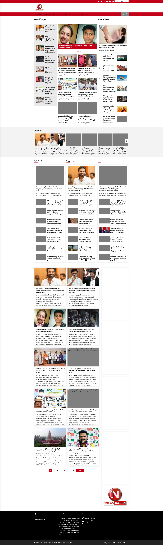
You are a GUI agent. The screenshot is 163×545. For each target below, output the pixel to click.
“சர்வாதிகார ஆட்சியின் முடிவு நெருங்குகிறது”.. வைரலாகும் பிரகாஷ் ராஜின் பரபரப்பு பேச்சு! (87, 212)
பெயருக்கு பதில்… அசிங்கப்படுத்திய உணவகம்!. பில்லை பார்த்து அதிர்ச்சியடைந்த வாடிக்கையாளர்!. (54, 249)
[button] (123, 14)
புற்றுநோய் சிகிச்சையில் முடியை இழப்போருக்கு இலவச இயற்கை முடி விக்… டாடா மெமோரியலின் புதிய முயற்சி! (49, 70)
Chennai (85, 523)
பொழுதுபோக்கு (46, 14)
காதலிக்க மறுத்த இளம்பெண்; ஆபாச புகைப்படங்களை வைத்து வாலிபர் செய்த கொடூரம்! (50, 49)
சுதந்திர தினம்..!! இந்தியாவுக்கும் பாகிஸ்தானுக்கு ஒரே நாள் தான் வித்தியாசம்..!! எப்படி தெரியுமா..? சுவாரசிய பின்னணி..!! (109, 57)
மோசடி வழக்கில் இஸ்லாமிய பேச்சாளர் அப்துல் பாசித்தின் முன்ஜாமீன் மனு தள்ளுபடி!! (65, 118)
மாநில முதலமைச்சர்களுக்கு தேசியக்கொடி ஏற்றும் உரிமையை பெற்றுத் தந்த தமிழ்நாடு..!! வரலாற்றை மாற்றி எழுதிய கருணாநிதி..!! (109, 88)
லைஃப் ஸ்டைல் (60, 14)
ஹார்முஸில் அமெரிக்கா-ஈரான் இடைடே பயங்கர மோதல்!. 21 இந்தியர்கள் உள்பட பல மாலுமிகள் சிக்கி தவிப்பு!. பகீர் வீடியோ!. (118, 258)
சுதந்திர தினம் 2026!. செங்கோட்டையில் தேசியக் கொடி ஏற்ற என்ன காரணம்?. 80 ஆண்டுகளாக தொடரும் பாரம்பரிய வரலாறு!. (109, 68)
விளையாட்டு (80, 14)
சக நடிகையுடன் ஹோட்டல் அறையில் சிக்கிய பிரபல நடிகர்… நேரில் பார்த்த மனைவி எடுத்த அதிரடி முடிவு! (87, 230)
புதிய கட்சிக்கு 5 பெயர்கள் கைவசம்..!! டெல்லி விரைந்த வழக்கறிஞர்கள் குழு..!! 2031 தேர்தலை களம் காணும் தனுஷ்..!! (50, 29)
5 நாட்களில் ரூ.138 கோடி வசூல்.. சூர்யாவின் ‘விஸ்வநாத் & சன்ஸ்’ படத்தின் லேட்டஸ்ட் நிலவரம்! (87, 258)
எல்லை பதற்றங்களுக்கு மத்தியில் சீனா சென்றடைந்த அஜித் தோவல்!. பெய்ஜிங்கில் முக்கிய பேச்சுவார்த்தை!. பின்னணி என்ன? (54, 230)
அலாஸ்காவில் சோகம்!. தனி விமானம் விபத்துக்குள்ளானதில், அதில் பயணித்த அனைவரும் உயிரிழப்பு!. (118, 249)
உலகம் (75, 14)
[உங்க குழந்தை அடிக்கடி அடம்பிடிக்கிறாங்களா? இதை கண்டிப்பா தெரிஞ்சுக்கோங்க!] (122, 119)
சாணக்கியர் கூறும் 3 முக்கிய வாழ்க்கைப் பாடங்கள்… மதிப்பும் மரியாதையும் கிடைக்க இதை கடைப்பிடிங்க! (109, 109)
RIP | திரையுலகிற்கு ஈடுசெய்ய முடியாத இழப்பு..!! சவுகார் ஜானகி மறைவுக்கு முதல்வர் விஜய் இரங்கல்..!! (87, 203)
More (86, 14)
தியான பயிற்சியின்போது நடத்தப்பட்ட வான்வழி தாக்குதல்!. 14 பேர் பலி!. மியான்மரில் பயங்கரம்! (117, 240)
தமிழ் (105, 542)
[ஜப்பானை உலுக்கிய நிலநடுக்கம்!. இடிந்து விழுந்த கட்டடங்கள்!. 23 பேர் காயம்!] (104, 211)
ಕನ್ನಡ (126, 542)
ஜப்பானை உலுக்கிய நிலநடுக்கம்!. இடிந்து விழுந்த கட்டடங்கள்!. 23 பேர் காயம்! (118, 212)
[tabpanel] (77, 36)
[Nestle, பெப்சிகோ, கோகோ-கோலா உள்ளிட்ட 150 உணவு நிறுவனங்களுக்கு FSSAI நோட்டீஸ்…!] (41, 239)
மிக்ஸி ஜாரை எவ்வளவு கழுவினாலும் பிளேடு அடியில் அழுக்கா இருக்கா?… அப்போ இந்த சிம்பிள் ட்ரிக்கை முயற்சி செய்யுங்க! (109, 99)
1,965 (73, 470)
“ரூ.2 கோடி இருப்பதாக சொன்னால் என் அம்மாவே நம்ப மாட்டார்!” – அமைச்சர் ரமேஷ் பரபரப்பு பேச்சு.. (49, 100)
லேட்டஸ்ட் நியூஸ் (38, 14)
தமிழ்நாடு (53, 14)
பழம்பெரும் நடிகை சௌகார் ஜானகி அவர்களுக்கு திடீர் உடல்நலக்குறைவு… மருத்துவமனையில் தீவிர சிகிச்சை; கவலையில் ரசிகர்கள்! (86, 221)
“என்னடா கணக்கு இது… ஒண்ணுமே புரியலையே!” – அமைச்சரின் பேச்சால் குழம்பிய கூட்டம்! (50, 90)
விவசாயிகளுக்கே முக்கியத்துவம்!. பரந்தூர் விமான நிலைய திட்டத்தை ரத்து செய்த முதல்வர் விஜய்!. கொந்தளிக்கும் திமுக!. (73, 151)
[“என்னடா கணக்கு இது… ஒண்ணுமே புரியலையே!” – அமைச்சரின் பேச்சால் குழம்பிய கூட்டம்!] (40, 89)
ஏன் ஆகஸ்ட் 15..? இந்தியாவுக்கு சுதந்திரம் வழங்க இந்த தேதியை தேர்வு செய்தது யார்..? (109, 78)
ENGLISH (111, 542)
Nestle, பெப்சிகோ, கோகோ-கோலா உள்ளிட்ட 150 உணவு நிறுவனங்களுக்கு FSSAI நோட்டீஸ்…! (54, 240)
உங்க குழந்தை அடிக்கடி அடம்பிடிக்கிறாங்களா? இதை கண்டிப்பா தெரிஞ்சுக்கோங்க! (109, 119)
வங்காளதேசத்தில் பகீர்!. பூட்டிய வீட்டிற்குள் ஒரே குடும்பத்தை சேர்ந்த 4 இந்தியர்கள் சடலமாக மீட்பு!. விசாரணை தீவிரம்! (118, 203)
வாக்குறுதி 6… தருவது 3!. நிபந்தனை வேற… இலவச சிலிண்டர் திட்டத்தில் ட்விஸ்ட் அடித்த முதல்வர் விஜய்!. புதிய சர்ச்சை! (105, 151)
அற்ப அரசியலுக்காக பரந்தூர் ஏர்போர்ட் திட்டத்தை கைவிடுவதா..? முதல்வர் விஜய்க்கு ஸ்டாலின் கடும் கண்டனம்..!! (50, 39)
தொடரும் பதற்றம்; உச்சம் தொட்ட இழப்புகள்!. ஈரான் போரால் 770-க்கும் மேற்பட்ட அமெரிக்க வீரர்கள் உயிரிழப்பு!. (118, 221)
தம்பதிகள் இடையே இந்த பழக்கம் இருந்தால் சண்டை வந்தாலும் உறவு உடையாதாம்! (113, 46)
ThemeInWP (68, 542)
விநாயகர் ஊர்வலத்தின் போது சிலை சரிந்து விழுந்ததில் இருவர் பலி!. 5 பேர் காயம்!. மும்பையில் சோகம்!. (55, 258)
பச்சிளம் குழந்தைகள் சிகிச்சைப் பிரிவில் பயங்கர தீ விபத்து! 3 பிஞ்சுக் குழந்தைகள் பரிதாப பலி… (50, 59)
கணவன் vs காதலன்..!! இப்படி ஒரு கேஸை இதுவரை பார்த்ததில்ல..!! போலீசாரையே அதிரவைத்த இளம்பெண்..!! (55, 212)
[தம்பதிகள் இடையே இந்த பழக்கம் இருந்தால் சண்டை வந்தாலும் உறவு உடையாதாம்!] (113, 34)
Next (126, 141)
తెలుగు (119, 542)
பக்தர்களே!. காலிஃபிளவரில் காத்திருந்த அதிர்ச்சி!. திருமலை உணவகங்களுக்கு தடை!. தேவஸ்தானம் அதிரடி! (54, 221)
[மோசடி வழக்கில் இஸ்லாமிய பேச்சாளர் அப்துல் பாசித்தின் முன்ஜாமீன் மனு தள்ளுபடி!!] (67, 108)
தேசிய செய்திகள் (68, 14)
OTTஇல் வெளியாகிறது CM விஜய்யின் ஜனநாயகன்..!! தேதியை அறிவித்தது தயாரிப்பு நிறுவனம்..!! (87, 249)
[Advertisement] (115, 293)
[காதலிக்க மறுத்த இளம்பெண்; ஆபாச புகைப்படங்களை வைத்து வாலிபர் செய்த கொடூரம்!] (40, 48)
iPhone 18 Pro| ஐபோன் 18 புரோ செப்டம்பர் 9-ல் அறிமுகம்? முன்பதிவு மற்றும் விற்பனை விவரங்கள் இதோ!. (50, 80)
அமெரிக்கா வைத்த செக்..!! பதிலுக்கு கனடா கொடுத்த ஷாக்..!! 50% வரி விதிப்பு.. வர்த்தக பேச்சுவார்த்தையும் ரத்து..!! (117, 230)
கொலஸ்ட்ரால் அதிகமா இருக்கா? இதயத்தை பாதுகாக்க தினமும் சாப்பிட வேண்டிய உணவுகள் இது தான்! (87, 240)
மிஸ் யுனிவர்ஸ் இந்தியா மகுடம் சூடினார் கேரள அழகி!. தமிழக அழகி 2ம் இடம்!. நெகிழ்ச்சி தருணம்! (120, 150)
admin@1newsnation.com (91, 522)
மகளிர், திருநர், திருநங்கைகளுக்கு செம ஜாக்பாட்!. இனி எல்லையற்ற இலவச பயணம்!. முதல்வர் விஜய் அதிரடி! (89, 151)
